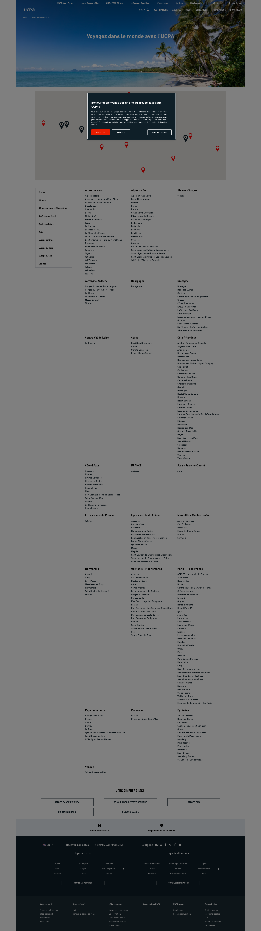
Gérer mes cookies (159, 132)
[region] (131, 116)
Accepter (100, 132)
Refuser (121, 132)
